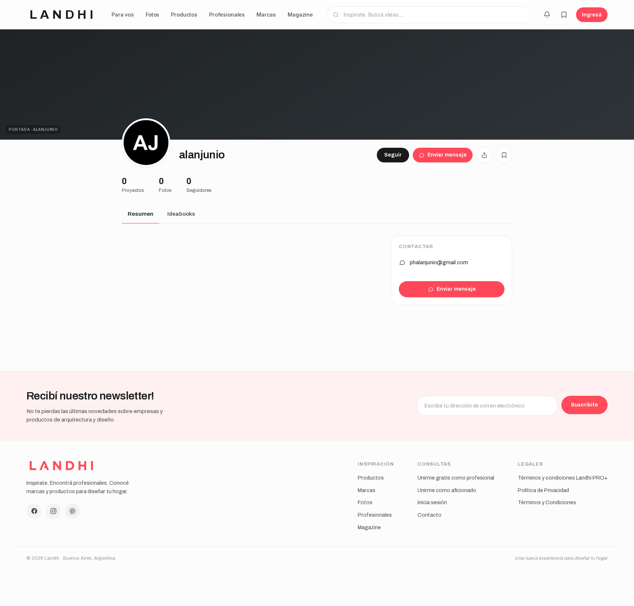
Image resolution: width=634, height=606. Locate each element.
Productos (184, 14)
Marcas (266, 14)
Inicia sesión (432, 502)
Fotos (152, 14)
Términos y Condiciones (547, 502)
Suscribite (584, 405)
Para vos (123, 14)
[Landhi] (61, 465)
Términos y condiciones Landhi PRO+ (563, 478)
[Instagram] (53, 511)
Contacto (429, 515)
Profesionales (227, 14)
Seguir (393, 155)
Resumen (140, 214)
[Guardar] (504, 155)
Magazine (300, 14)
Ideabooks (181, 214)
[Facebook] (34, 511)
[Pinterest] (72, 511)
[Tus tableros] (564, 14)
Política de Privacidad (543, 490)
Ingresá (592, 14)
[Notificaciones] (547, 14)
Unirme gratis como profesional (456, 478)
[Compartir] (484, 155)
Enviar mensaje (447, 155)
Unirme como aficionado (447, 490)
